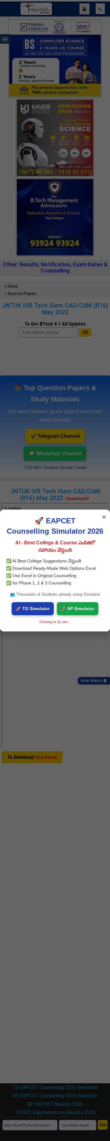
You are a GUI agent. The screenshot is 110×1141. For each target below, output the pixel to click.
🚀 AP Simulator (77, 608)
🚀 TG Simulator (33, 608)
